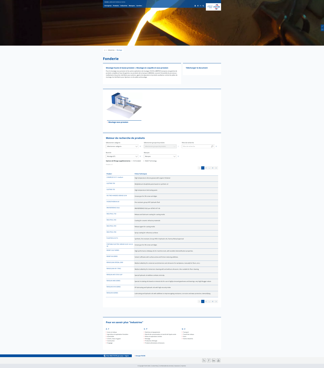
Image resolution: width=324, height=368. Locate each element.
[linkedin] (213, 360)
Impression (177, 366)
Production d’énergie (151, 341)
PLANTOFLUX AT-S (112, 238)
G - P (145, 329)
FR (200, 6)
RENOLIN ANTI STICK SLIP (114, 275)
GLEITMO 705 (111, 189)
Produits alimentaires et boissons (154, 343)
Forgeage (109, 343)
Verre (184, 336)
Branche (108, 153)
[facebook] (209, 360)
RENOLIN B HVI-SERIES (114, 287)
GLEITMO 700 (111, 183)
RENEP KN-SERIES (112, 256)
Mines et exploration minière (153, 336)
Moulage (119, 50)
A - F (107, 329)
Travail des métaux (188, 334)
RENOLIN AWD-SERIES (113, 281)
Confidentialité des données (166, 366)
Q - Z (183, 329)
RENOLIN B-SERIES (112, 293)
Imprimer (183, 366)
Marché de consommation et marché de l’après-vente (160, 334)
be (105, 50)
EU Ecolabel (137, 161)
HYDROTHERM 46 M (113, 202)
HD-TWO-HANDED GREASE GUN (117, 195)
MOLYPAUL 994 (111, 232)
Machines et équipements (152, 332)
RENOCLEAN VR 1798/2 (114, 268)
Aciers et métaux (112, 332)
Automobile (110, 336)
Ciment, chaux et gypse (114, 338)
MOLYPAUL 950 (111, 220)
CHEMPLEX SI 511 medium (115, 177)
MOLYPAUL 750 (111, 214)
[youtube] (218, 360)
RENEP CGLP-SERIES (113, 250)
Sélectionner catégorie (113, 143)
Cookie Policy (154, 366)
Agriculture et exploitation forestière (117, 334)
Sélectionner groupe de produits (154, 143)
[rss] (204, 360)
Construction (111, 341)
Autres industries (188, 338)
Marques (147, 153)
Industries (111, 50)
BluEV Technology (151, 161)
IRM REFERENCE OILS (113, 208)
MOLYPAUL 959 (111, 226)
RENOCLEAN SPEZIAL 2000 (115, 262)
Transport (186, 332)
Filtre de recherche (188, 143)
